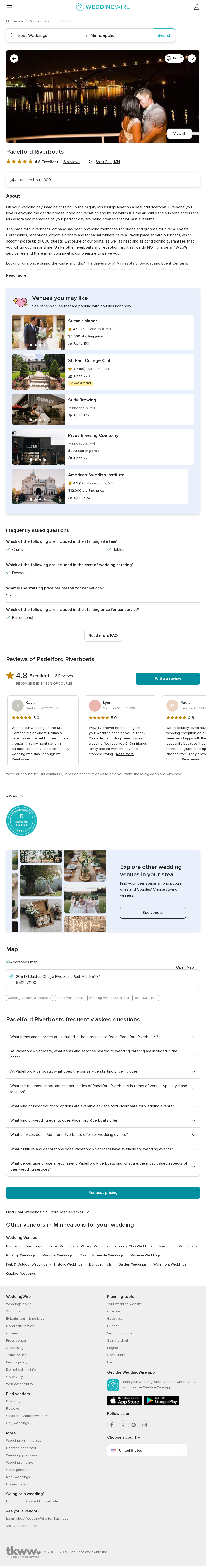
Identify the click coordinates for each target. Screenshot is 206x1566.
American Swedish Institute (96, 475)
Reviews (13, 1408)
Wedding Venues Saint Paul (109, 998)
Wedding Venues (21, 1237)
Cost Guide (116, 1355)
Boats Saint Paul (145, 998)
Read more (16, 275)
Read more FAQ (103, 635)
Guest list (114, 1318)
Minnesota (15, 21)
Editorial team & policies (25, 1318)
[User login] (197, 7)
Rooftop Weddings (21, 1255)
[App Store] (124, 1404)
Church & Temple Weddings (101, 1255)
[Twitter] (122, 1424)
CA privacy (14, 1377)
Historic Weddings (68, 1264)
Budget (113, 1326)
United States (130, 1450)
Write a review (168, 678)
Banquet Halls (100, 1264)
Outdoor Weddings (21, 1273)
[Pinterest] (133, 1424)
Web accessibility (19, 1384)
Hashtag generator (21, 1448)
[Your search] (14, 58)
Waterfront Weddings (169, 1264)
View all (179, 133)
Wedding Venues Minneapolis (29, 998)
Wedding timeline (19, 1462)
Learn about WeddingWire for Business (37, 1518)
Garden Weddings (132, 1264)
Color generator (19, 1470)
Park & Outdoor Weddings (26, 1264)
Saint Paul (64, 21)
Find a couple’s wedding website (32, 1501)
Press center (16, 1340)
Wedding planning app (23, 1440)
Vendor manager (120, 1333)
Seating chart (117, 1340)
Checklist (114, 1311)
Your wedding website (124, 1304)
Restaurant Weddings (176, 1246)
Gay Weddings (17, 1423)
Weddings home (19, 1304)
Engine (112, 1348)
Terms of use (16, 1355)
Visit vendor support (22, 1526)
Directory (13, 1401)
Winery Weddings (94, 1246)
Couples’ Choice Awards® (26, 1416)
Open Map (185, 967)
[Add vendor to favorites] (192, 58)
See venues (153, 912)
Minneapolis (40, 21)
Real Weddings (18, 1477)
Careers (12, 1333)
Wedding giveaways (22, 1455)
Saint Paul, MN (108, 161)
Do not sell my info (21, 1369)
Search (164, 35)
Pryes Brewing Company (93, 435)
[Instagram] (144, 1424)
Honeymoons (17, 1484)
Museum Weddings (145, 1255)
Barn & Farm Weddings (24, 1246)
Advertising (15, 1348)
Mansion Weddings (57, 1255)
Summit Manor (82, 321)
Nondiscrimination (20, 1326)
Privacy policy (16, 1362)
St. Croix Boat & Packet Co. (66, 1212)
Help (111, 1362)
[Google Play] (161, 1404)
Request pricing (103, 1192)
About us (13, 1311)
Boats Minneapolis (70, 998)
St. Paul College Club (90, 360)
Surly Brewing (82, 400)
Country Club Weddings (133, 1246)
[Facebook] (111, 1424)
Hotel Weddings (61, 1246)
